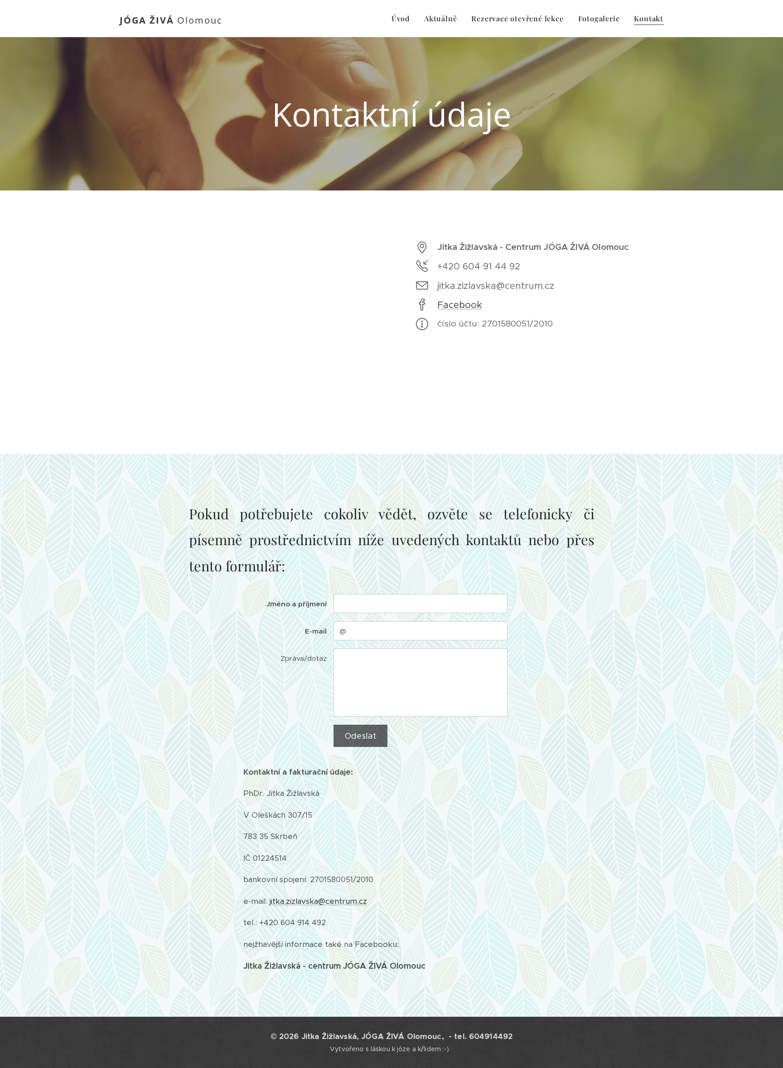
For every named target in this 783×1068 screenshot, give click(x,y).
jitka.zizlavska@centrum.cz (318, 901)
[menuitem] (403, 18)
